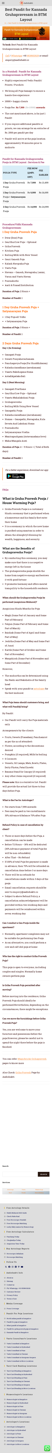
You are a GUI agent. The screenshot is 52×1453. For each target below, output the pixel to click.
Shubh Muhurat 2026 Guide (17, 1213)
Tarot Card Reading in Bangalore (19, 1371)
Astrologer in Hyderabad (16, 1430)
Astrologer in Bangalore (16, 1427)
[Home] (5, 23)
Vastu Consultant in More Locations (20, 1361)
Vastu (23, 1189)
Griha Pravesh (23, 1072)
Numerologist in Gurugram (17, 1413)
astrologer (39, 688)
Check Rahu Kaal (13, 1216)
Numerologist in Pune (15, 1406)
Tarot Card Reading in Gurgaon (18, 1385)
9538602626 (33, 55)
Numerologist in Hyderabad (17, 1403)
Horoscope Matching (15, 1257)
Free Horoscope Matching (17, 1223)
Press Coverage (13, 1308)
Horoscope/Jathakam (15, 1254)
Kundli (24, 1193)
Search (43, 1174)
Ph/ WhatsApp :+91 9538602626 (18, 1288)
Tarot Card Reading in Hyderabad (19, 1374)
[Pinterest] (18, 1267)
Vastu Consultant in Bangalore (18, 1343)
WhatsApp (16, 55)
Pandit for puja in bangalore (17, 1322)
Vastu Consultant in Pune (16, 1350)
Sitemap (10, 1281)
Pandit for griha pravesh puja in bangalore (22, 1329)
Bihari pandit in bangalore (16, 1325)
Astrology (10, 1189)
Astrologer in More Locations (18, 1444)
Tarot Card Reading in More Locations (21, 1388)
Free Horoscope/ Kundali (16, 1220)
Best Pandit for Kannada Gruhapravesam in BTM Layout (27, 23)
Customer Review (13, 1292)
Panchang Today (13, 1237)
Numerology (39, 1189)
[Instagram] (12, 1267)
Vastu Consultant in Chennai (17, 1354)
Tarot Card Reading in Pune (17, 1378)
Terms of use (12, 1299)
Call (7, 55)
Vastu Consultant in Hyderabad (18, 1347)
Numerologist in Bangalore (17, 1399)
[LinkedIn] (16, 1267)
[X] (6, 1267)
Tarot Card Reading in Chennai (18, 1381)
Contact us (10, 1285)
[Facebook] (9, 1267)
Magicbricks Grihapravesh (32, 1058)
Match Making (39, 1193)
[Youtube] (22, 1267)
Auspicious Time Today (15, 1244)
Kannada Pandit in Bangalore (18, 1332)
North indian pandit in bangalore (19, 1318)
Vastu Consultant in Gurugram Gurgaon (21, 1357)
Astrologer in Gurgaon (15, 1441)
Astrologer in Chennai (15, 1437)
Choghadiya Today (14, 1240)
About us (10, 1278)
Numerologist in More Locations (19, 1417)
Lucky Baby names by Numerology (20, 1227)
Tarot (10, 1193)
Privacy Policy (12, 1295)
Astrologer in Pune (14, 1434)
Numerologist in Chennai (16, 1410)
